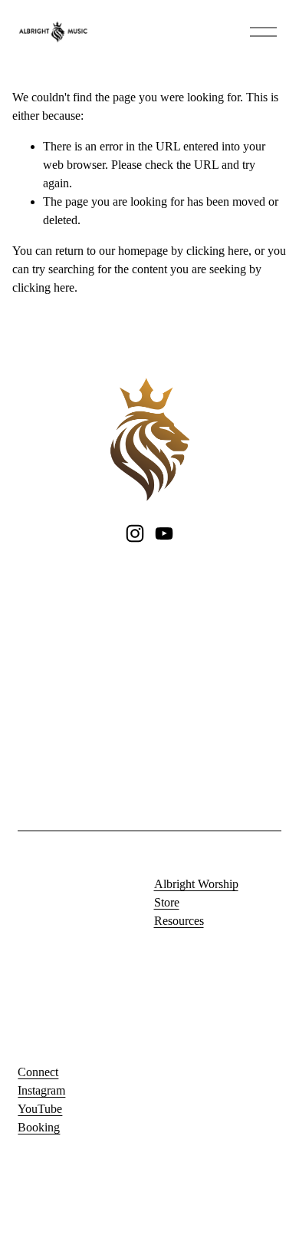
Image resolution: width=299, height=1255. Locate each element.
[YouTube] (164, 533)
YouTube (40, 1108)
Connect (38, 1071)
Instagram (41, 1090)
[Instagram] (135, 533)
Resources (179, 920)
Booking (39, 1127)
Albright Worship (196, 883)
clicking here (217, 250)
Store (166, 902)
